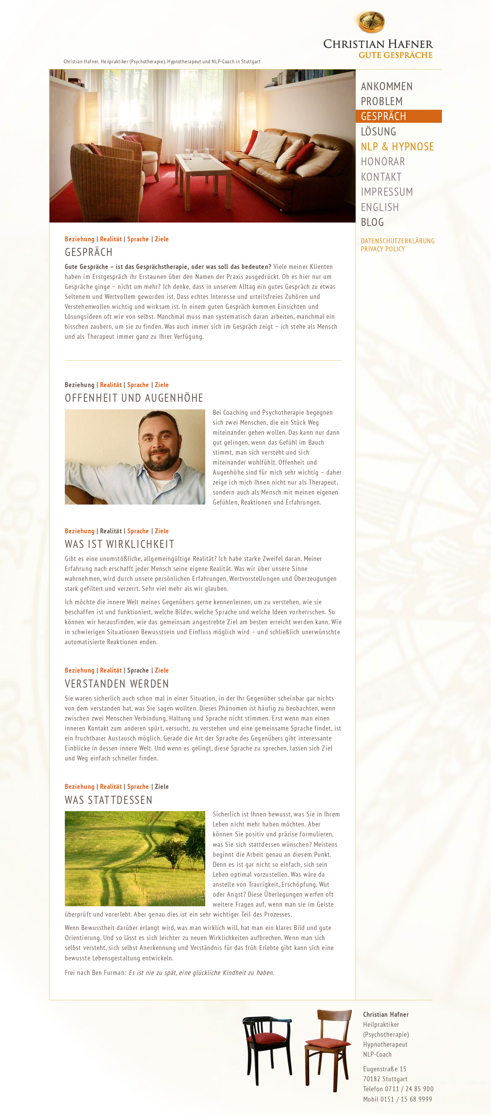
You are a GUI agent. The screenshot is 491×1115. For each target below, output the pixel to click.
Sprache (138, 238)
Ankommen (387, 86)
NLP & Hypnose (398, 146)
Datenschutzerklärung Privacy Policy (398, 245)
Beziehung (80, 238)
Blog (372, 222)
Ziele (162, 238)
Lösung (379, 131)
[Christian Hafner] (245, 29)
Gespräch (384, 116)
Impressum (387, 191)
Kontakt (381, 176)
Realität (111, 238)
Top (472, 1096)
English (380, 207)
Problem (382, 101)
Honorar (383, 161)
